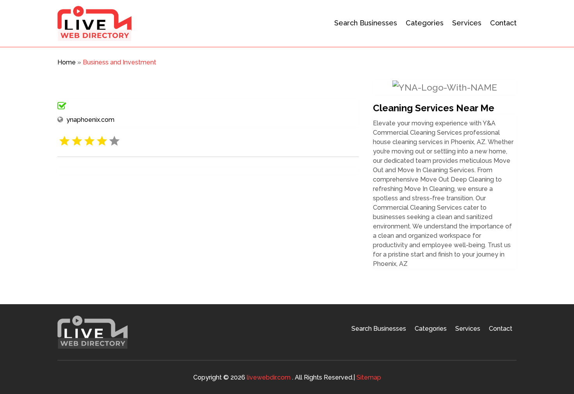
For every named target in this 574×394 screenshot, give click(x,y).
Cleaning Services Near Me (433, 108)
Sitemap (369, 377)
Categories (425, 23)
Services (466, 23)
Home (66, 62)
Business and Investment (119, 62)
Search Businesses (365, 23)
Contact (503, 23)
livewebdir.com (269, 377)
